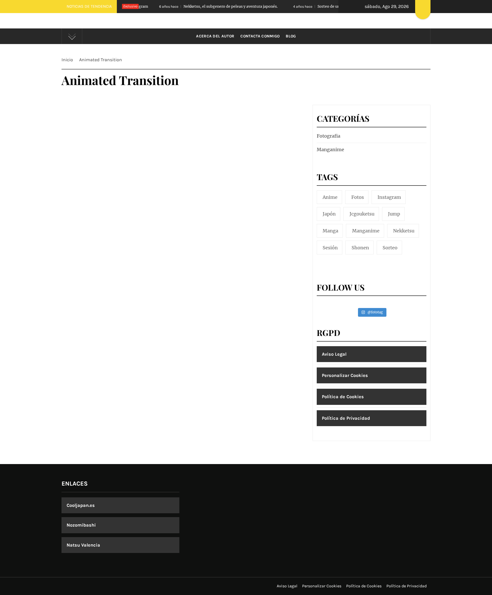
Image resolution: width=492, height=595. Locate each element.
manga (330, 231)
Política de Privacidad (346, 418)
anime (330, 197)
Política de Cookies (343, 396)
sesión (330, 248)
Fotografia (328, 136)
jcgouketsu (362, 214)
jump (394, 214)
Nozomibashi (81, 525)
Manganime (330, 149)
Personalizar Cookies (345, 375)
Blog (291, 36)
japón (329, 214)
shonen (360, 248)
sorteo (390, 248)
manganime (366, 231)
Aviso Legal (334, 354)
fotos (357, 197)
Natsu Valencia (83, 545)
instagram (389, 197)
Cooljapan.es (81, 505)
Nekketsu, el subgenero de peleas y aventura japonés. (206, 6)
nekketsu (403, 231)
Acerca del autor (215, 36)
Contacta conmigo (260, 36)
